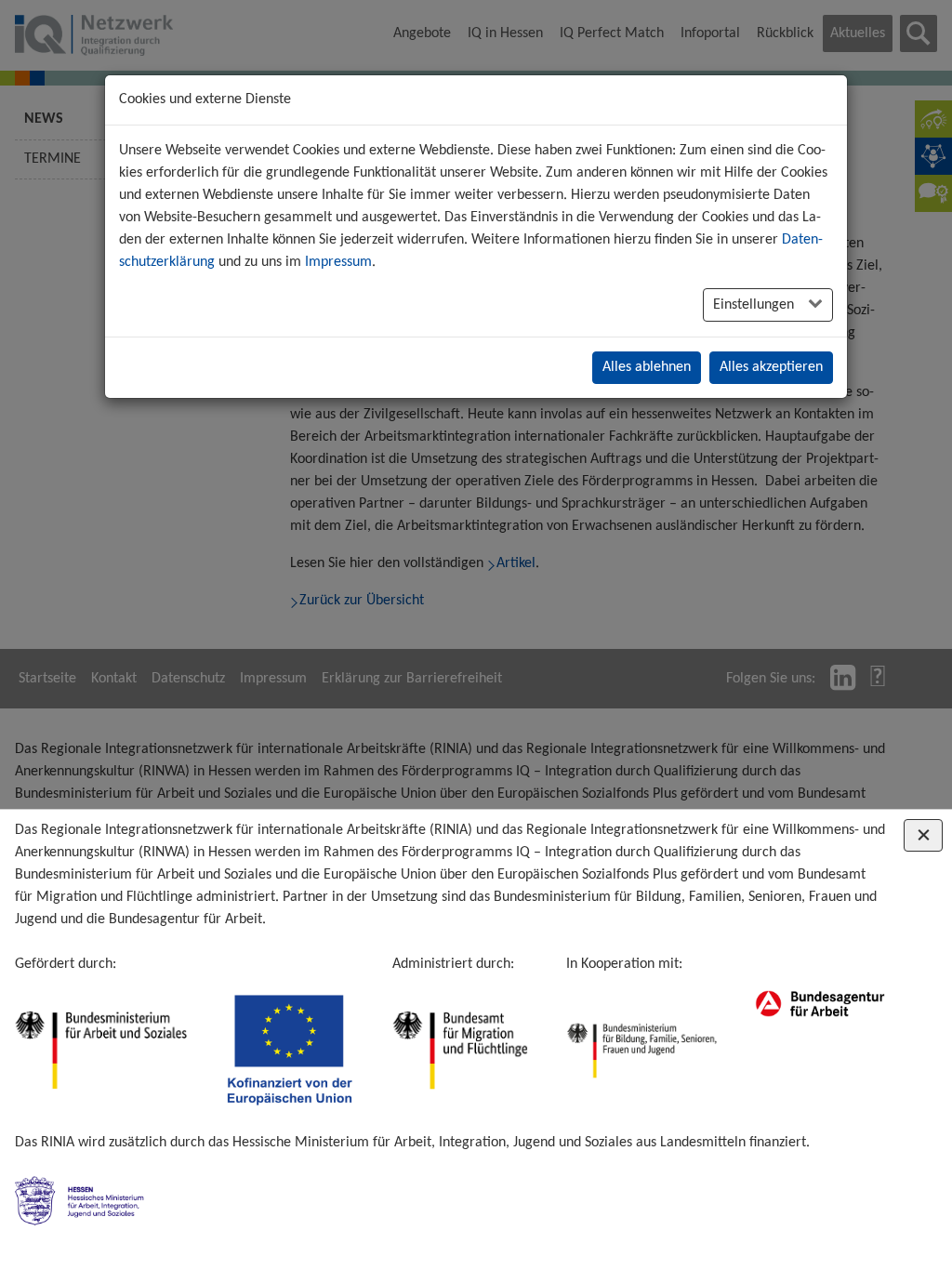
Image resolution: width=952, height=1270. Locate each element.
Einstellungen (755, 305)
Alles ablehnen (646, 367)
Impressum (338, 262)
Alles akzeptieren (771, 367)
